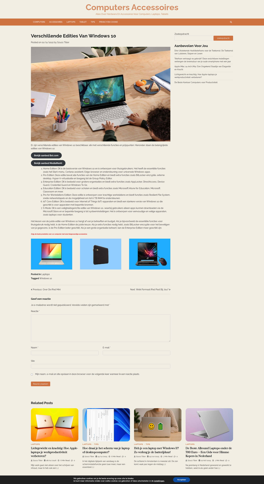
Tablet (83, 22)
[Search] (231, 22)
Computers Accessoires (132, 7)
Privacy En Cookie (108, 22)
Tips (93, 22)
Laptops (71, 22)
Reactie (35, 311)
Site (33, 361)
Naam (34, 347)
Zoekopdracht (181, 34)
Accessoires (55, 22)
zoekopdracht (223, 38)
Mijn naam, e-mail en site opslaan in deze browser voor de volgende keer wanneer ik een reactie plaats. (87, 374)
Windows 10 (45, 278)
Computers (39, 22)
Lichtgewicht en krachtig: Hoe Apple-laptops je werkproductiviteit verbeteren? (54, 452)
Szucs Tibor (63, 42)
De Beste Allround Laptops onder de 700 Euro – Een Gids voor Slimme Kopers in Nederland (209, 452)
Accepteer (181, 479)
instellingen (159, 481)
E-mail (107, 347)
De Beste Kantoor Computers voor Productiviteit (196, 82)
